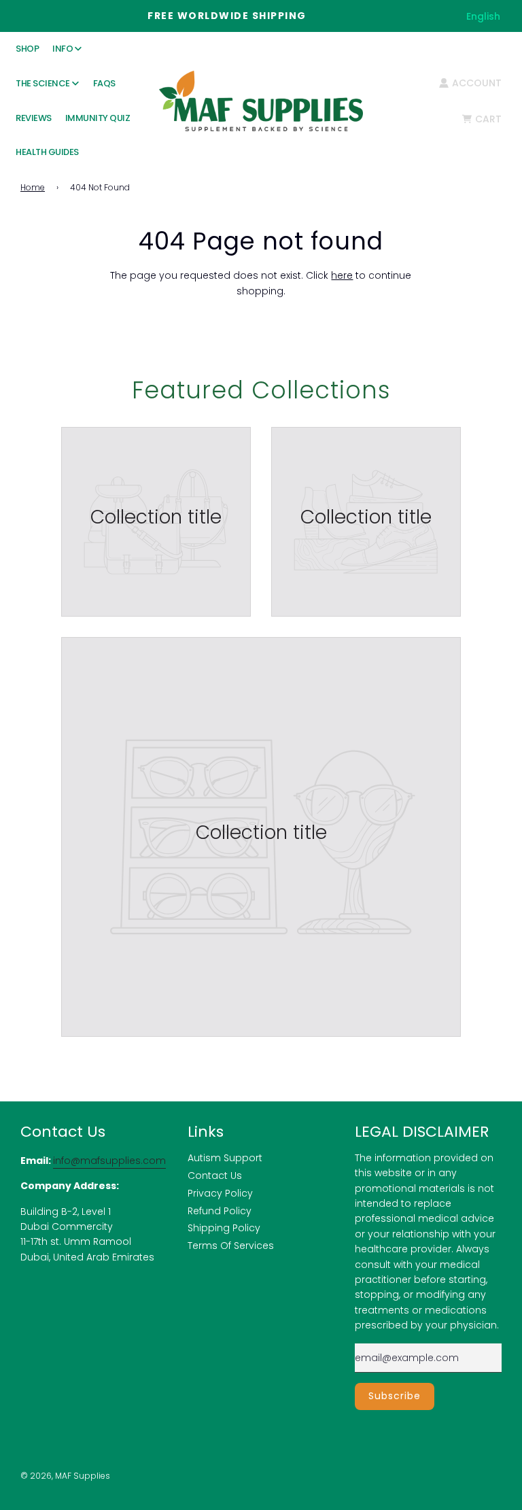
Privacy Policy (220, 1193)
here (342, 275)
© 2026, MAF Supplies (65, 1475)
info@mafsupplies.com (109, 1160)
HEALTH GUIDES (47, 151)
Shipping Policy (224, 1228)
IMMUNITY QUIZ (97, 117)
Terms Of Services (231, 1245)
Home (32, 187)
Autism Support (225, 1158)
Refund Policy (219, 1211)
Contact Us (215, 1175)
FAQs (104, 83)
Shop (27, 48)
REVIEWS (34, 117)
